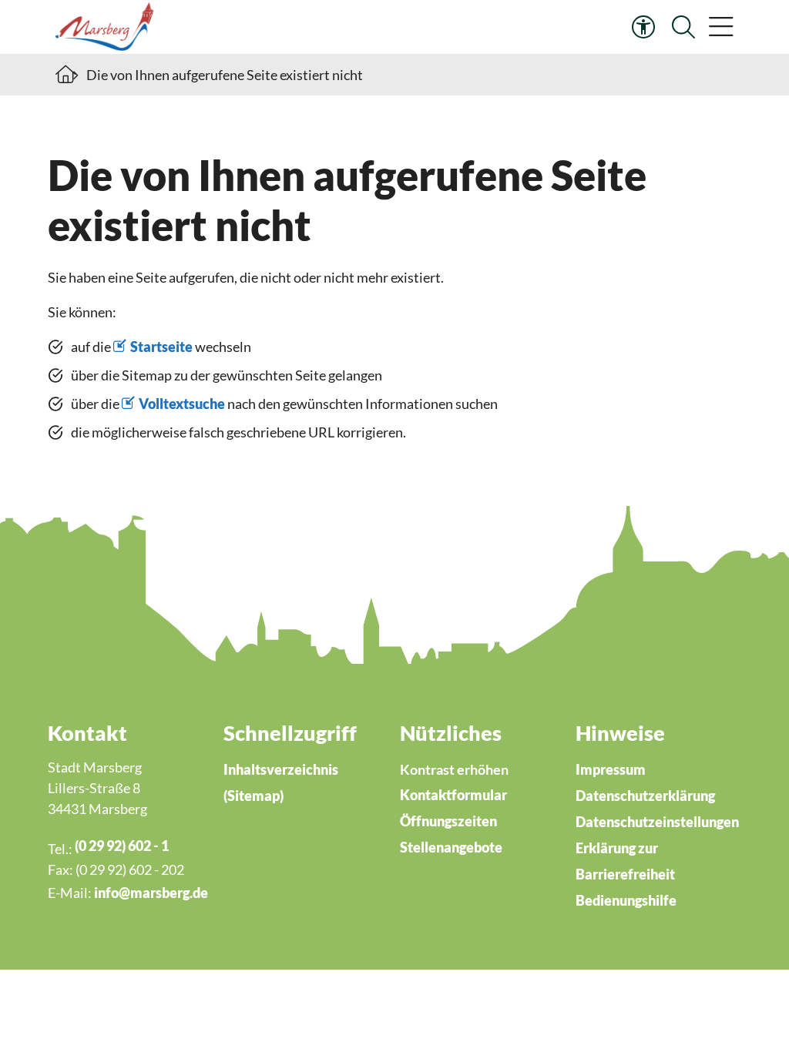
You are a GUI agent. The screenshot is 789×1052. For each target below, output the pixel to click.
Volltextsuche (182, 403)
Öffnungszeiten (448, 820)
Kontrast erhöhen (454, 769)
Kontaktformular (453, 794)
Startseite (161, 346)
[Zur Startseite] (106, 27)
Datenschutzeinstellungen (657, 821)
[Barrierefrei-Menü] (643, 27)
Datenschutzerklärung (645, 795)
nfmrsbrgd (149, 892)
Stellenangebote (451, 847)
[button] (721, 27)
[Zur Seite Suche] (683, 27)
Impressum (611, 769)
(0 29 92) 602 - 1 (122, 845)
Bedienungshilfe (626, 900)
